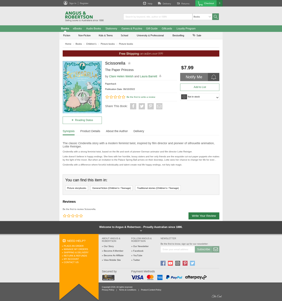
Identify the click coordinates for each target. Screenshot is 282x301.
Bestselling (178, 35)
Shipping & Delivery (76, 252)
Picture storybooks (76, 188)
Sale (198, 35)
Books (65, 28)
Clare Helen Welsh (121, 76)
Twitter (136, 260)
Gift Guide (152, 28)
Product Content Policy (151, 290)
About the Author (117, 131)
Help (150, 3)
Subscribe (203, 249)
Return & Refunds (75, 255)
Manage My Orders (76, 249)
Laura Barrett (148, 76)
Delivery (167, 3)
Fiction (66, 35)
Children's (91, 44)
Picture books (108, 44)
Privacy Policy (108, 290)
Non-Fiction (84, 35)
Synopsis (69, 131)
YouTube (137, 255)
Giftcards (167, 28)
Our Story (109, 246)
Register (84, 3)
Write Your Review (204, 215)
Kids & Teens (106, 35)
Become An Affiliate (114, 255)
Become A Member (113, 250)
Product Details (90, 131)
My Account (71, 259)
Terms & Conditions (127, 290)
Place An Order (74, 246)
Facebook (138, 250)
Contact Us (71, 262)
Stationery (111, 28)
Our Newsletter (141, 246)
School (124, 35)
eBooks (77, 28)
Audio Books (93, 28)
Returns (185, 3)
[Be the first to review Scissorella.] (129, 63)
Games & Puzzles (131, 28)
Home (68, 44)
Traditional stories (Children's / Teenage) (158, 188)
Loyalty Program (186, 28)
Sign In (72, 3)
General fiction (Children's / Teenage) (111, 188)
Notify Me (194, 77)
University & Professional (150, 35)
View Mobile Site (112, 260)
